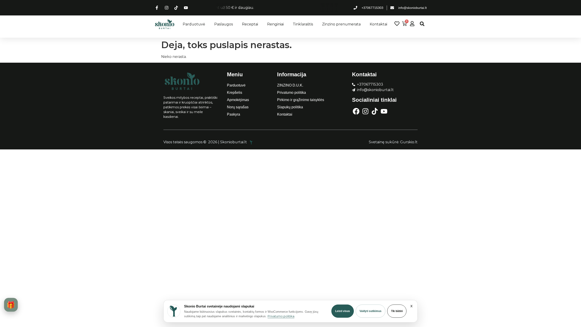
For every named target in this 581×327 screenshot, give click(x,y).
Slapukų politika (290, 107)
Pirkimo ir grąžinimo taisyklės (300, 100)
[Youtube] (384, 111)
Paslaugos (223, 24)
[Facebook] (356, 111)
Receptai (250, 24)
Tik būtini (397, 311)
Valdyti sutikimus (370, 311)
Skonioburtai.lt (234, 142)
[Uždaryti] (411, 306)
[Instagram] (365, 111)
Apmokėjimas (238, 100)
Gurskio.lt (409, 142)
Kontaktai (378, 24)
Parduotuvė (194, 24)
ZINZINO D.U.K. (290, 85)
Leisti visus (342, 311)
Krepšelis (234, 92)
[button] (422, 23)
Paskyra (233, 114)
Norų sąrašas (238, 107)
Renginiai (275, 24)
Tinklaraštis (303, 24)
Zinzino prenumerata (341, 24)
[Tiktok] (375, 111)
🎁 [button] (11, 304)
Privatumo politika (291, 92)
